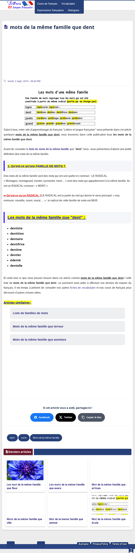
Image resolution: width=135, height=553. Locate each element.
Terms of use (119, 544)
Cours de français (47, 3)
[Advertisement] (67, 56)
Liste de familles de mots (30, 313)
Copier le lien (93, 417)
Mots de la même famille (46, 437)
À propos (84, 544)
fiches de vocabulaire (82, 287)
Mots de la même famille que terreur (38, 326)
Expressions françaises (50, 10)
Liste (24, 437)
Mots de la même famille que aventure (39, 339)
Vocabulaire (68, 3)
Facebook (44, 417)
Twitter (68, 417)
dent (12, 437)
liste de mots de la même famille (49, 149)
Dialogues (73, 10)
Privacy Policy (100, 544)
